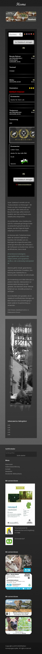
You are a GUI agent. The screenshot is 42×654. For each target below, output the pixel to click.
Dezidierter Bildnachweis (13, 474)
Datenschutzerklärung (12, 467)
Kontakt (7, 469)
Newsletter (8, 471)
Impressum (9, 464)
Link (9, 425)
